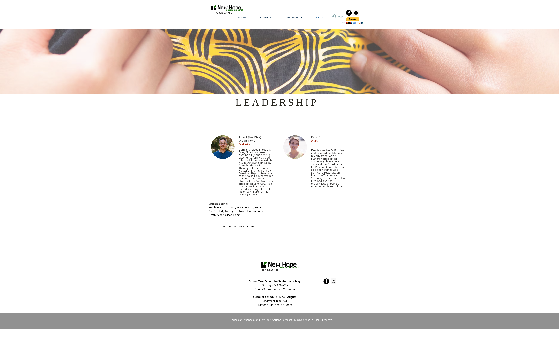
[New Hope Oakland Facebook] (349, 13)
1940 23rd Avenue (266, 289)
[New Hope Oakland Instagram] (356, 13)
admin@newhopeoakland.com (248, 320)
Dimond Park (266, 305)
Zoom (291, 289)
